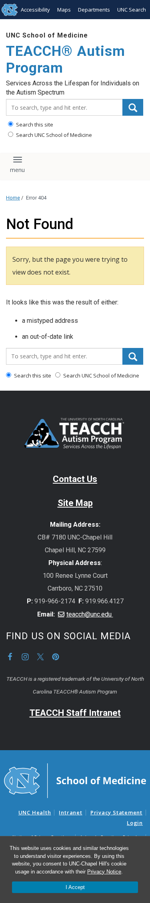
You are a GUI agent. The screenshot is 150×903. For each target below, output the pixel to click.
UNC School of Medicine (47, 35)
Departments (94, 9)
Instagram (25, 657)
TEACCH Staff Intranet (75, 713)
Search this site (34, 124)
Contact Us (75, 479)
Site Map (75, 503)
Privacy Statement (116, 812)
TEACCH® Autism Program (65, 59)
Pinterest (56, 657)
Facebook (10, 657)
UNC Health (34, 812)
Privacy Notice (104, 872)
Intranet (70, 812)
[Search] (132, 107)
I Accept (75, 887)
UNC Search (131, 9)
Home (13, 198)
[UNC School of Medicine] (75, 780)
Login (135, 822)
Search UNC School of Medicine (53, 134)
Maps (64, 9)
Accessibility (35, 9)
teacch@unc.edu (89, 614)
